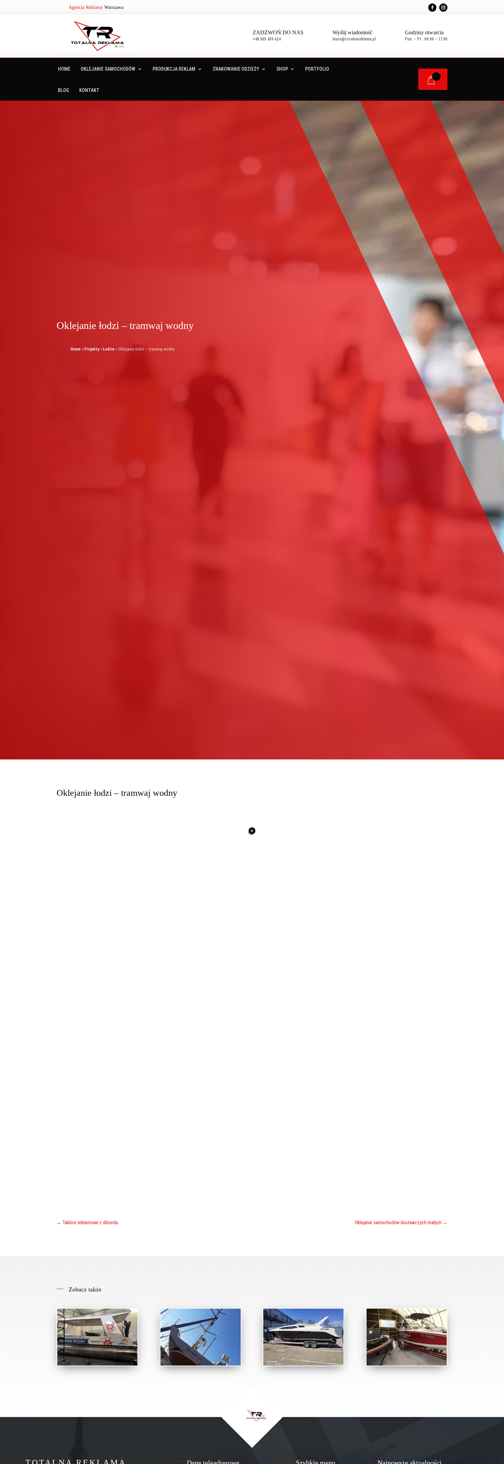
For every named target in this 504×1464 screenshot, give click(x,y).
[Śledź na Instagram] (443, 7)
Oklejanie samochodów (108, 69)
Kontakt (89, 90)
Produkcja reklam (174, 69)
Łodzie (109, 349)
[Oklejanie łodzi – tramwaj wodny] (97, 1337)
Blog (63, 90)
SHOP (282, 69)
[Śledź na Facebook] (432, 7)
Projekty (91, 349)
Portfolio (317, 69)
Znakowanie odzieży (236, 69)
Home (64, 69)
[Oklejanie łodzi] (200, 1337)
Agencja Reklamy (86, 7)
